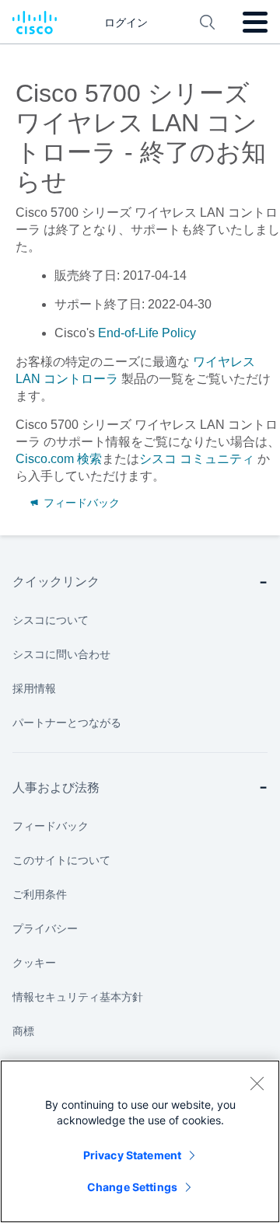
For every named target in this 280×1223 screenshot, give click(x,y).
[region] (140, 1141)
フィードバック (80, 503)
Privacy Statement (132, 1155)
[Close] (256, 1083)
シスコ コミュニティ (196, 458)
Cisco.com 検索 (59, 458)
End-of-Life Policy (147, 333)
